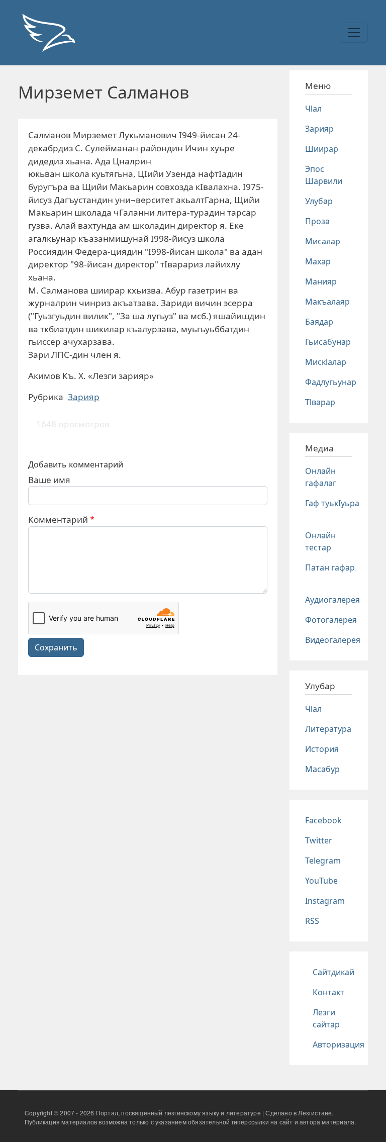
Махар (318, 261)
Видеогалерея (332, 639)
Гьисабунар (328, 341)
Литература (328, 728)
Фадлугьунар (330, 382)
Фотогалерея (331, 619)
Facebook (323, 820)
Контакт (328, 992)
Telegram (323, 860)
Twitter (318, 840)
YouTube (321, 880)
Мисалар (322, 241)
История (322, 748)
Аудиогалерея (332, 599)
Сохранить (56, 647)
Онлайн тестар (320, 541)
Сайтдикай (333, 972)
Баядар (319, 321)
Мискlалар (325, 361)
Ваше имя (49, 480)
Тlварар (320, 402)
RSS (312, 920)
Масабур (322, 769)
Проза (317, 221)
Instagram (325, 900)
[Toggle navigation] (354, 33)
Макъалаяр (327, 301)
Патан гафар (330, 567)
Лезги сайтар (326, 1018)
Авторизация (338, 1044)
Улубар (319, 201)
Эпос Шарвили (323, 174)
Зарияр (84, 397)
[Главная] (48, 32)
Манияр (321, 281)
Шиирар (321, 148)
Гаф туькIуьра (332, 503)
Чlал (313, 108)
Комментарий (58, 519)
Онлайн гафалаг (320, 477)
